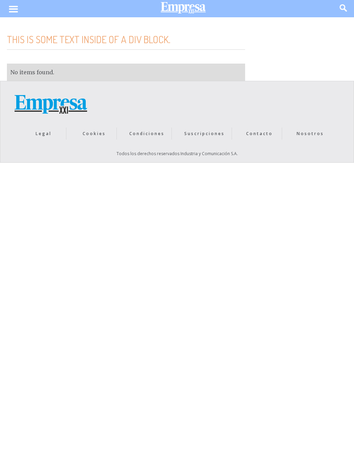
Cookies (94, 133)
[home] (183, 9)
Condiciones (147, 133)
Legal (44, 133)
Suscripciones (204, 133)
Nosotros (310, 133)
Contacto (259, 133)
